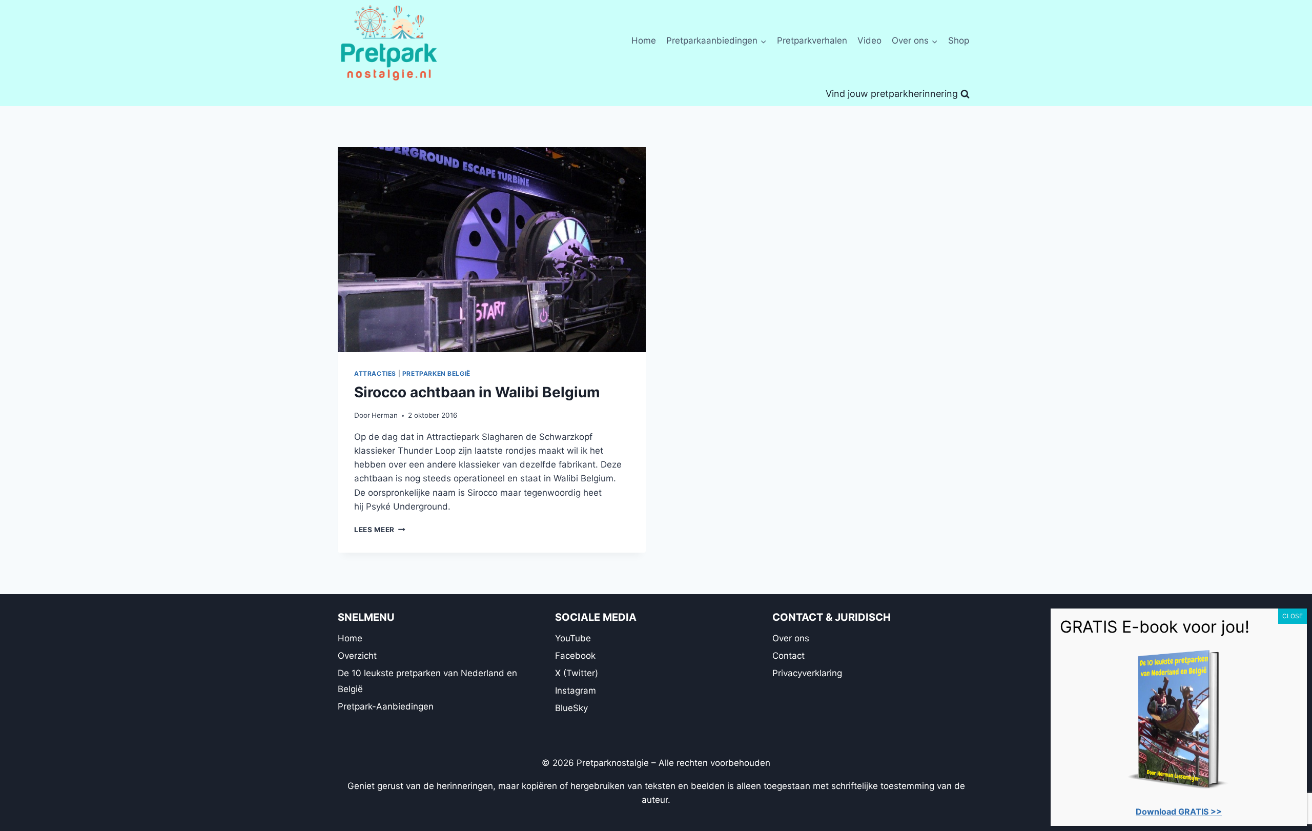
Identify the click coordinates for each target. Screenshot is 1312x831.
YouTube (573, 638)
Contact (788, 656)
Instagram (575, 690)
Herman (385, 415)
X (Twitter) (576, 673)
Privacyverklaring (807, 673)
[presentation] (492, 250)
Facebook (575, 656)
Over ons (790, 638)
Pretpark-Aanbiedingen (386, 706)
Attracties (375, 373)
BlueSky (571, 708)
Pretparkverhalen (812, 40)
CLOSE (1292, 616)
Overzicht (357, 656)
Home (643, 40)
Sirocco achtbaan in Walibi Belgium (477, 392)
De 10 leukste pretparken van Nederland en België (427, 681)
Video (869, 40)
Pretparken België (436, 373)
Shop (958, 40)
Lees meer (379, 529)
